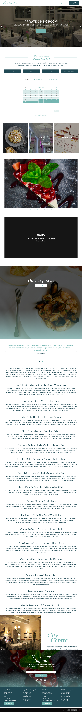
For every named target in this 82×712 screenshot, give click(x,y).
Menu (33, 2)
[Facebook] (37, 680)
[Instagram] (41, 680)
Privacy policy (74, 710)
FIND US (41, 138)
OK (68, 710)
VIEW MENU (41, 31)
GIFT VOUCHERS (67, 138)
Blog (65, 2)
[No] (80, 710)
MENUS (15, 138)
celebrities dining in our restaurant (16, 582)
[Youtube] (45, 680)
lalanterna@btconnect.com (10, 700)
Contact (64, 3)
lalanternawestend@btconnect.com (50, 700)
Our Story (26, 2)
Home (19, 2)
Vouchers (59, 2)
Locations (40, 2)
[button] (2, 26)
